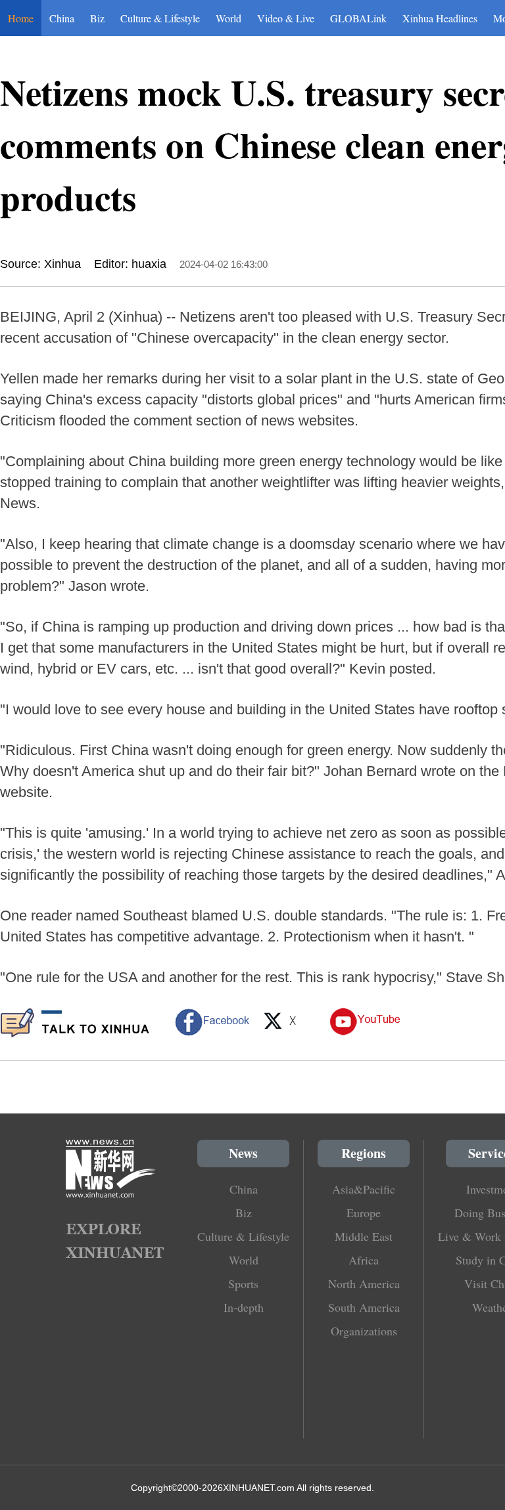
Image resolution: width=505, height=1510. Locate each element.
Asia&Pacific (363, 1189)
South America (364, 1307)
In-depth (244, 1307)
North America (364, 1283)
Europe (364, 1212)
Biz (97, 18)
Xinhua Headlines (439, 18)
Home (21, 18)
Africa (364, 1260)
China (61, 18)
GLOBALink (358, 18)
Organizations (364, 1331)
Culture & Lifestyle (160, 18)
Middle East (364, 1236)
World (228, 18)
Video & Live (285, 18)
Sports (243, 1283)
